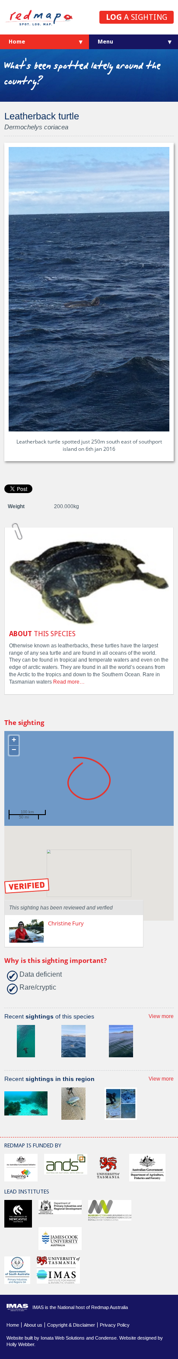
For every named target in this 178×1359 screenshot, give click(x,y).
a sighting (136, 17)
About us (33, 1325)
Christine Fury (66, 923)
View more (161, 1016)
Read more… (69, 682)
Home (17, 41)
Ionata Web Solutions (63, 1337)
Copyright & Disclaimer (71, 1325)
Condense (106, 1337)
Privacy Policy (115, 1325)
